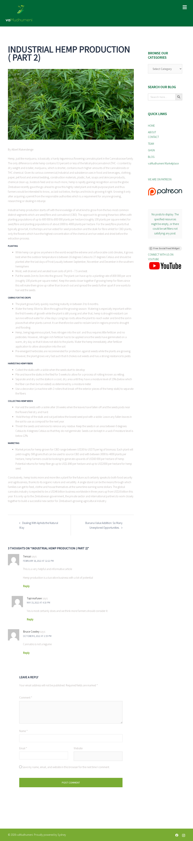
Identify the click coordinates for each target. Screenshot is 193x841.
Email (23, 748)
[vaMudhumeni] (34, 13)
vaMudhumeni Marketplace (163, 163)
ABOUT (152, 132)
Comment (25, 697)
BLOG (151, 157)
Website (78, 748)
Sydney (62, 834)
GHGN (151, 150)
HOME (151, 125)
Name (23, 731)
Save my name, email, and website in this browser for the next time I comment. (66, 767)
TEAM (151, 143)
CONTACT (153, 137)
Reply (26, 586)
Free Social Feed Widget (166, 248)
